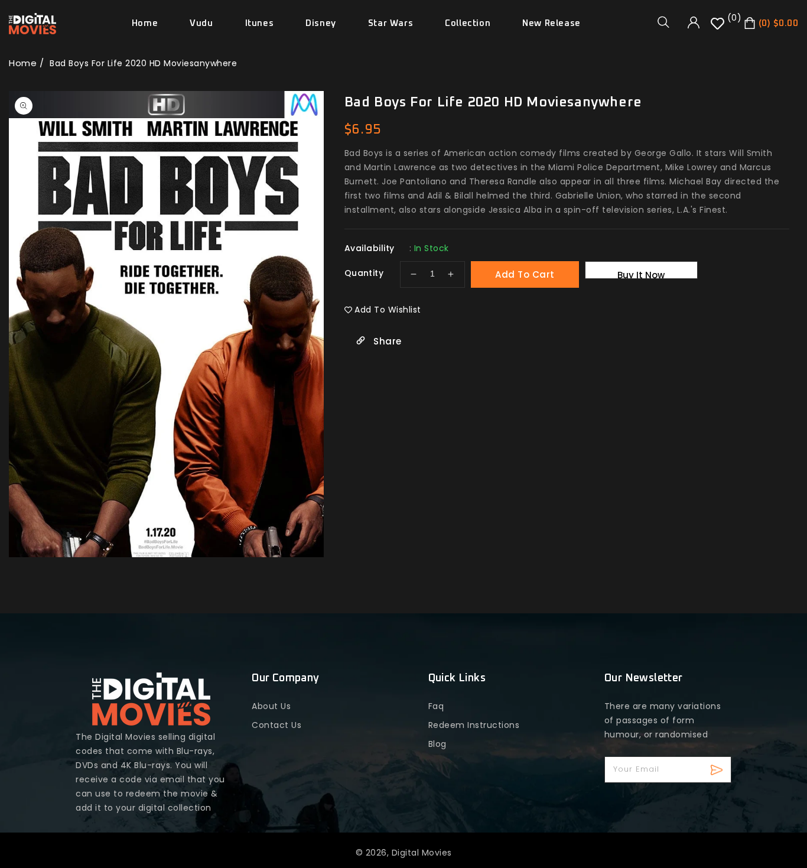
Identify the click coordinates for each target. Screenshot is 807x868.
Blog (437, 744)
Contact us (276, 725)
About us (271, 706)
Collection (467, 23)
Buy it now (641, 274)
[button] (667, 22)
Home (23, 63)
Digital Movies (422, 853)
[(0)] (719, 28)
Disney (320, 23)
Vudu (201, 23)
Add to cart (525, 274)
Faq (436, 706)
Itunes (259, 23)
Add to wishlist (387, 310)
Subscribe (718, 769)
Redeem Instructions (474, 725)
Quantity (363, 272)
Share (386, 341)
